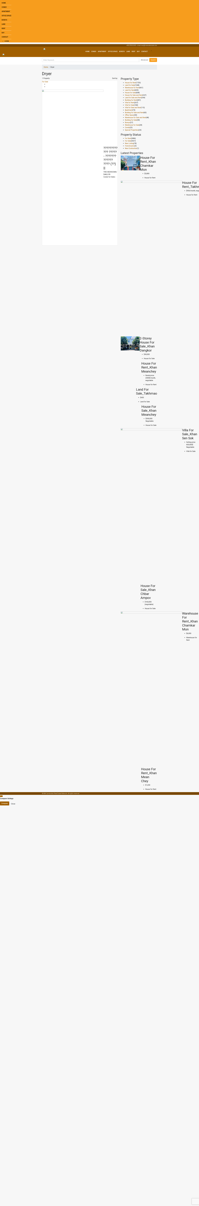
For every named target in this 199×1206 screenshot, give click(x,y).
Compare (4, 1202)
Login (7, 41)
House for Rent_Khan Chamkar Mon (148, 164)
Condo (4, 7)
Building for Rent (131, 100)
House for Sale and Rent (134, 95)
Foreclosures (130, 146)
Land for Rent (130, 90)
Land (3, 24)
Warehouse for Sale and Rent (135, 118)
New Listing (129, 143)
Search (153, 60)
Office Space (6, 16)
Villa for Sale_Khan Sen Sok (189, 705)
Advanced (144, 60)
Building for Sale (131, 120)
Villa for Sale (129, 105)
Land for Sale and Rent (133, 98)
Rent (3, 28)
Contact (5, 37)
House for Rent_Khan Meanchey (149, 367)
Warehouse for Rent (132, 88)
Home (4, 3)
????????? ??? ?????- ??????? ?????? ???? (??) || (110, 158)
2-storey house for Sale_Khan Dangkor (147, 344)
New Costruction (131, 148)
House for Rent (130, 83)
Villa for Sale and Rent (133, 108)
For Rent (128, 138)
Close (13, 1203)
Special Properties (131, 130)
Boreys (4, 20)
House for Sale (130, 93)
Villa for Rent (129, 103)
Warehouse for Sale (132, 125)
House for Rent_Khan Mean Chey (149, 1174)
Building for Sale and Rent (134, 113)
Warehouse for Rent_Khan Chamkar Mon (190, 1020)
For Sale (45, 82)
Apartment (6, 11)
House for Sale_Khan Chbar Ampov (189, 862)
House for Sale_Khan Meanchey (189, 549)
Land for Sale (130, 85)
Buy (3, 33)
